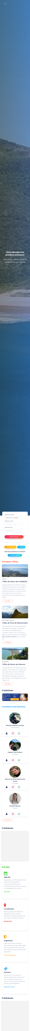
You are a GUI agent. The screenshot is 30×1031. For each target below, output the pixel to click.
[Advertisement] (15, 846)
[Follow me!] (13, 733)
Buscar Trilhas (14, 536)
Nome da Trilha (8, 527)
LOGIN (21, 547)
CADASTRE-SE (10, 547)
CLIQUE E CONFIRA (15, 555)
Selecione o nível (9, 521)
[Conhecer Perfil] (6, 733)
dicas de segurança (10, 955)
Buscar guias (8, 921)
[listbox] (13, 524)
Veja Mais (7, 601)
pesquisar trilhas (9, 987)
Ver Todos (8, 820)
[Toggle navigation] (5, 4)
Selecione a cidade (9, 514)
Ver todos (7, 891)
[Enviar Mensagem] (19, 733)
